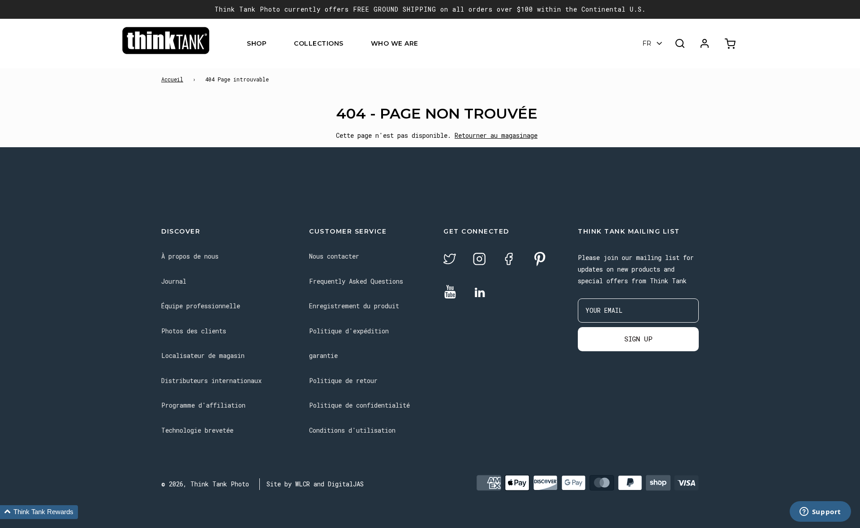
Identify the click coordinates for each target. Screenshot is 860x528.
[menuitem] (272, 44)
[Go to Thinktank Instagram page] (479, 260)
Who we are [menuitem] (394, 43)
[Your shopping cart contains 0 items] (731, 43)
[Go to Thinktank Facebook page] (509, 260)
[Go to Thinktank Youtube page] (450, 292)
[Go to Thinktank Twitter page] (449, 260)
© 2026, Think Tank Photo (205, 484)
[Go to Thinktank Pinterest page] (539, 260)
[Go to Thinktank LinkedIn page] (480, 293)
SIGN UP (638, 338)
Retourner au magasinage (496, 135)
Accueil (172, 79)
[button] (39, 512)
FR (646, 43)
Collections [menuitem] (319, 43)
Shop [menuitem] (257, 43)
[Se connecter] (704, 43)
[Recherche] (679, 43)
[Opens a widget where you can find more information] (820, 512)
